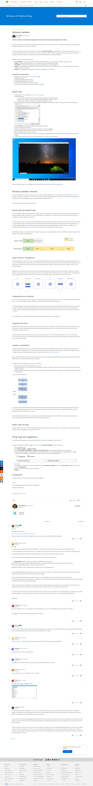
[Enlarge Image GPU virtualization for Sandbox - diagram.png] (21, 391)
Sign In (84, 1)
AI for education (35, 780)
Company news (77, 770)
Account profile (21, 766)
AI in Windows (7, 776)
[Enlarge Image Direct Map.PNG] (44, 284)
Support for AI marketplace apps (66, 772)
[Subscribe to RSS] (57, 759)
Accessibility (77, 778)
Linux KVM (14, 311)
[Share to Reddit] (52, 759)
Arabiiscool (15, 629)
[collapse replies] (9, 525)
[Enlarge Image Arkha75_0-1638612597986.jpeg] (24, 692)
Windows (21, 5)
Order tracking (21, 774)
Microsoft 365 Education (37, 772)
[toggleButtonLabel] (86, 5)
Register (80, 1)
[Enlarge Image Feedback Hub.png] (46, 458)
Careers (76, 766)
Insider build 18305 (32, 76)
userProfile (77, 506)
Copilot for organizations (8, 772)
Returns (20, 772)
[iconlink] (14, 513)
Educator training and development (38, 776)
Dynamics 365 (48, 770)
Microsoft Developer (64, 768)
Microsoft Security (49, 768)
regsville (16, 637)
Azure (62, 766)
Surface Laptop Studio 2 (8, 770)
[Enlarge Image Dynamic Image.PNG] (44, 244)
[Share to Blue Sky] (54, 759)
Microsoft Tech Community (65, 774)
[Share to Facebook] (48, 759)
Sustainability (77, 780)
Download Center (22, 768)
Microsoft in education (36, 766)
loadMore (13, 738)
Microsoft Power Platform (50, 774)
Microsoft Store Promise (23, 778)
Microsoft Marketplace (64, 776)
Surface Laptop (7, 768)
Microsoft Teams (48, 776)
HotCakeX (17, 525)
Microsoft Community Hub (10, 5)
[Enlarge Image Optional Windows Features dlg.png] (27, 114)
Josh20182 (17, 605)
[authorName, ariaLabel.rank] (13, 36)
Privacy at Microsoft (78, 772)
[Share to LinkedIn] (46, 759)
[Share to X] (50, 759)
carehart (16, 707)
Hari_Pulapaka (19, 35)
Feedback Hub (37, 445)
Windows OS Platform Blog (28, 5)
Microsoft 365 (48, 772)
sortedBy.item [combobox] (80, 521)
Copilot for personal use (8, 774)
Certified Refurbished (22, 776)
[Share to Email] (59, 759)
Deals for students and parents (38, 778)
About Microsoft (77, 768)
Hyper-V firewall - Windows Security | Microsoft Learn (23, 533)
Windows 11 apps (7, 780)
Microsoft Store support (23, 770)
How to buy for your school (37, 774)
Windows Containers (73, 195)
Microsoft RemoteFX (54, 352)
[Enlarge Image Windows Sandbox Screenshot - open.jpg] (44, 159)
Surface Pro (6, 766)
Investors (76, 774)
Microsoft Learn (63, 770)
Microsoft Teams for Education (38, 770)
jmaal (16, 669)
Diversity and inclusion (78, 776)
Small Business (48, 780)
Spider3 (14, 529)
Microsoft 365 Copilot (49, 778)
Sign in (67, 751)
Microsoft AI (48, 766)
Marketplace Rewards (64, 778)
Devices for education (36, 768)
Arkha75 (16, 680)
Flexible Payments (22, 780)
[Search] (77, 2)
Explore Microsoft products (9, 778)
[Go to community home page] (7, 2)
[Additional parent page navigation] (17, 5)
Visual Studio (63, 780)
